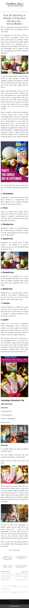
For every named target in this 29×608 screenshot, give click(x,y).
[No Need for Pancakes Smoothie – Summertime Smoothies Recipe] (7, 554)
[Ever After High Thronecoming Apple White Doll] (21, 554)
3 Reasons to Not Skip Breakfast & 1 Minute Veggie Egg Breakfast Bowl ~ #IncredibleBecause (21, 575)
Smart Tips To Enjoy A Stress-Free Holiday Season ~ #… (21, 566)
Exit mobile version (14, 606)
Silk (6, 418)
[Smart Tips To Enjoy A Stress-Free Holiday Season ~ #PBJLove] (21, 563)
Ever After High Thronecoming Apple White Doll (21, 557)
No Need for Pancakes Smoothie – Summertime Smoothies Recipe (8, 558)
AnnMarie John (16, 600)
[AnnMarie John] (14, 5)
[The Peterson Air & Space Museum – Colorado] (7, 563)
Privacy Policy (14, 602)
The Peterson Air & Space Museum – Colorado (8, 566)
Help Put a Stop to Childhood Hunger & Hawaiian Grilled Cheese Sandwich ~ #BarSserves (7, 575)
